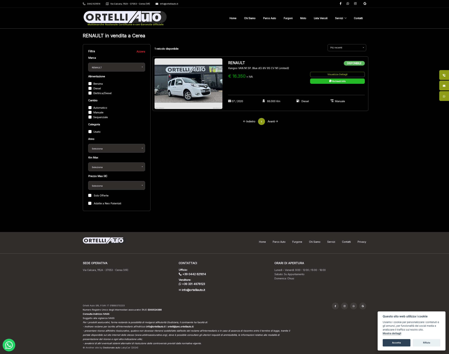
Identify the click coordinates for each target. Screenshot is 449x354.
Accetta (396, 342)
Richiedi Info (338, 81)
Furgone (297, 241)
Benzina (98, 83)
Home (262, 241)
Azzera (141, 51)
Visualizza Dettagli (337, 74)
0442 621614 (93, 3)
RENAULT (237, 63)
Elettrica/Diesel (102, 93)
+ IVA (249, 76)
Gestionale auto (111, 347)
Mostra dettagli (392, 333)
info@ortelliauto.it (169, 3)
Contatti (346, 241)
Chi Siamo (314, 241)
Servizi (331, 241)
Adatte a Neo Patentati (107, 203)
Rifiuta (426, 342)
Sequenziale (100, 117)
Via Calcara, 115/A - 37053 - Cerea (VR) (130, 3)
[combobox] (116, 67)
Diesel (97, 88)
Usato (96, 131)
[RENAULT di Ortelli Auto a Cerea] (188, 83)
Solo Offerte (101, 195)
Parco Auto (279, 241)
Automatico (100, 107)
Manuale (98, 112)
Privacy (362, 241)
